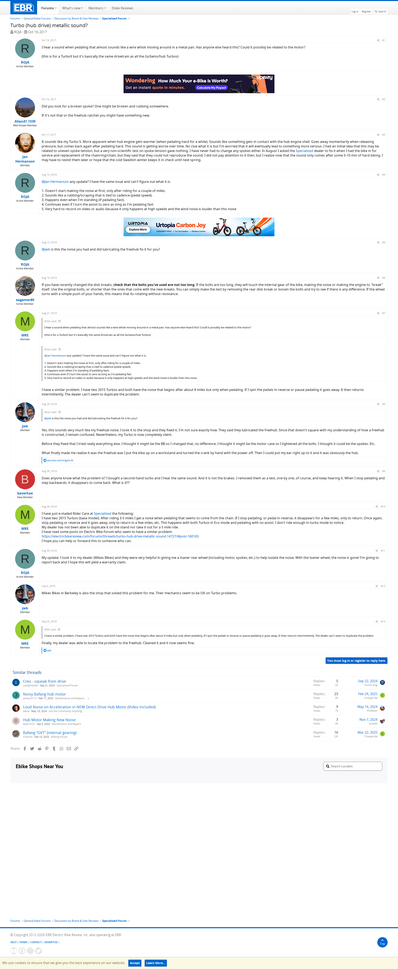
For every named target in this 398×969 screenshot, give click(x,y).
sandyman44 (30, 685)
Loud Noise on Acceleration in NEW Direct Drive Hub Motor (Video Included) (89, 706)
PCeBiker (372, 710)
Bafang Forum (59, 737)
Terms (23, 942)
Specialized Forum (67, 685)
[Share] (378, 40)
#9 (383, 471)
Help (13, 942)
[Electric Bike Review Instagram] (30, 950)
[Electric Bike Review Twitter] (38, 950)
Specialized (304, 150)
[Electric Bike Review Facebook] (22, 950)
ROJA (18, 32)
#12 (383, 586)
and (60, 460)
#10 (383, 506)
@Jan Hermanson (55, 181)
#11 (383, 550)
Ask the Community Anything (65, 711)
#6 (383, 278)
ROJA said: (50, 321)
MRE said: (50, 629)
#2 (383, 99)
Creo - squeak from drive (44, 681)
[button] (56, 8)
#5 (383, 242)
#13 (383, 621)
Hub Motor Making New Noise (49, 719)
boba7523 (29, 724)
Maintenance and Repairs (70, 698)
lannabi (373, 723)
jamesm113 (30, 698)
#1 (383, 40)
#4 (383, 174)
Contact (36, 942)
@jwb (46, 249)
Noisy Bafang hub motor (44, 694)
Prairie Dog (370, 685)
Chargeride (370, 698)
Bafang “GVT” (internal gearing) (49, 732)
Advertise (51, 942)
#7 (383, 313)
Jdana (26, 711)
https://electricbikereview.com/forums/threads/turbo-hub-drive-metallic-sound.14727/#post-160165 (120, 536)
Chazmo (28, 737)
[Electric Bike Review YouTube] (13, 950)
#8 (383, 404)
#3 (383, 134)
